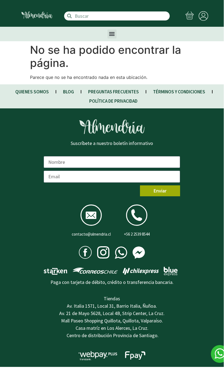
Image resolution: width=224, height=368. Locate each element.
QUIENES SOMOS (32, 92)
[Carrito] (189, 16)
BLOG (68, 92)
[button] (112, 33)
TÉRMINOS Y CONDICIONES (179, 92)
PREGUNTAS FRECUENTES (113, 92)
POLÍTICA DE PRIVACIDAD (113, 101)
